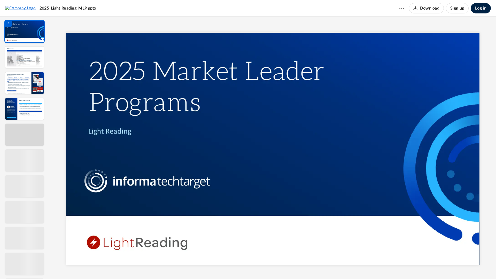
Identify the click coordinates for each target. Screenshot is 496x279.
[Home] (20, 8)
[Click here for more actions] (402, 8)
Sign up (457, 8)
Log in (480, 8)
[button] (24, 31)
